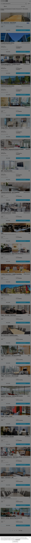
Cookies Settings (15, 541)
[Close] (30, 537)
